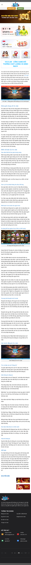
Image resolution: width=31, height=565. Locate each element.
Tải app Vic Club (4, 522)
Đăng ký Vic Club (5, 513)
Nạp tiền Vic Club (5, 516)
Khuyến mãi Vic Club (21, 516)
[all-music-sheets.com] (15, 4)
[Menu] (2, 4)
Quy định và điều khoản (22, 513)
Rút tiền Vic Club (4, 519)
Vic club (26, 75)
